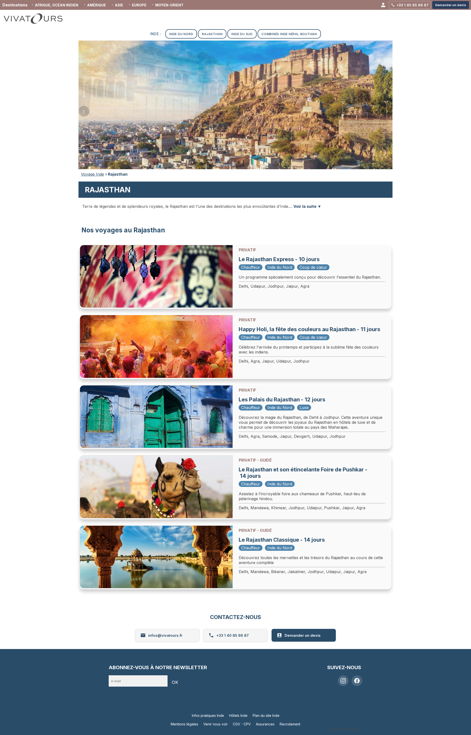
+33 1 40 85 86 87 (232, 635)
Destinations (14, 4)
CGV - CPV (242, 724)
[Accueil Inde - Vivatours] (38, 19)
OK (175, 682)
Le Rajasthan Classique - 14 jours (282, 540)
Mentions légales (184, 724)
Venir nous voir (215, 724)
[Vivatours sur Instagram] (343, 680)
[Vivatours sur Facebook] (357, 680)
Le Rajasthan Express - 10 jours (279, 259)
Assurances (265, 724)
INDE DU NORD (181, 34)
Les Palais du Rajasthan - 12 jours (282, 399)
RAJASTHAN (212, 34)
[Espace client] (383, 5)
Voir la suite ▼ (307, 206)
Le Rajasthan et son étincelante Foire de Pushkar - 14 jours (303, 472)
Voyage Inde (92, 174)
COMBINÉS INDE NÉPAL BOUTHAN (289, 34)
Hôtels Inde (238, 715)
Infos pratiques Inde (208, 715)
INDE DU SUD (242, 34)
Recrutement (290, 724)
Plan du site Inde (266, 715)
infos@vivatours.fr (165, 635)
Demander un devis (303, 635)
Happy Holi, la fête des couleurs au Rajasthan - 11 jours (309, 329)
